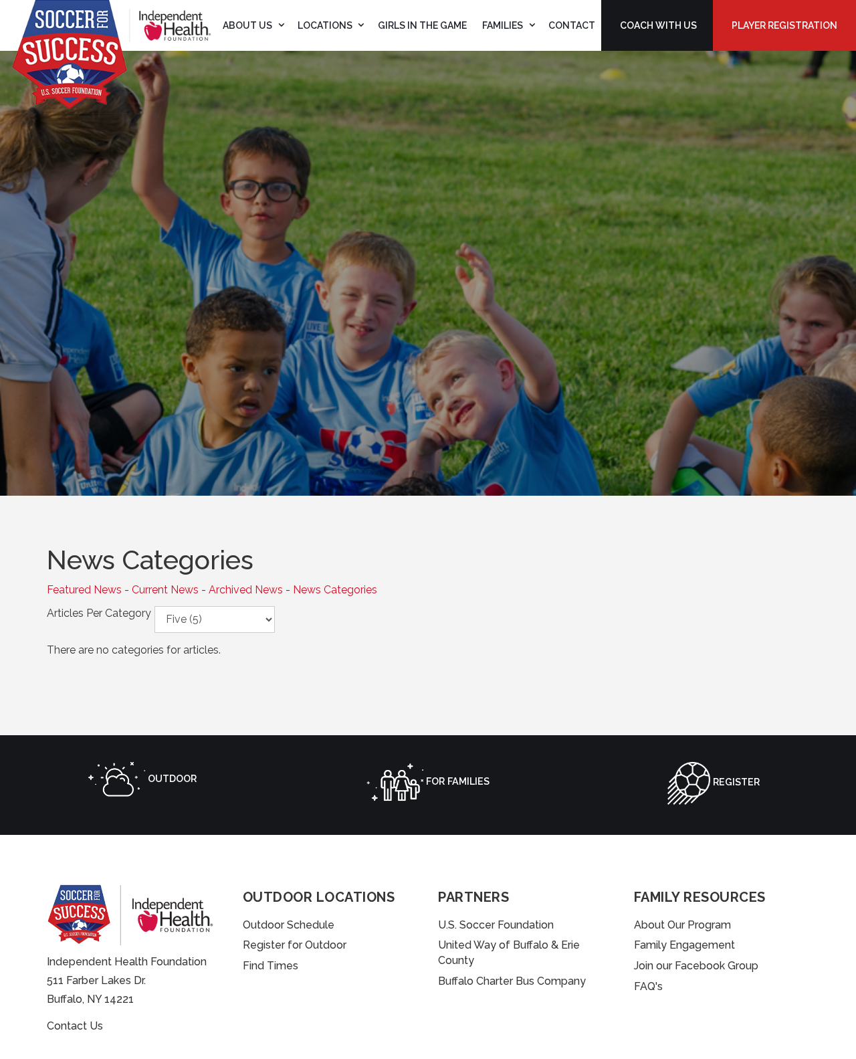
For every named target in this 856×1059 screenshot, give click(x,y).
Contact (571, 25)
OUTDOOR (171, 778)
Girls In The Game (422, 25)
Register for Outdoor (294, 945)
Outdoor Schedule (288, 925)
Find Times (270, 965)
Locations (325, 25)
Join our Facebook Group (696, 965)
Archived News (246, 589)
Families (502, 25)
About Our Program (682, 925)
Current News (165, 589)
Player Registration (784, 25)
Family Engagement (684, 945)
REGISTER (735, 781)
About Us (247, 25)
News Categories (335, 589)
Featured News (84, 589)
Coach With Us (658, 25)
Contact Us (75, 1026)
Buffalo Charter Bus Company (512, 981)
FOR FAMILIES (456, 781)
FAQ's (648, 986)
